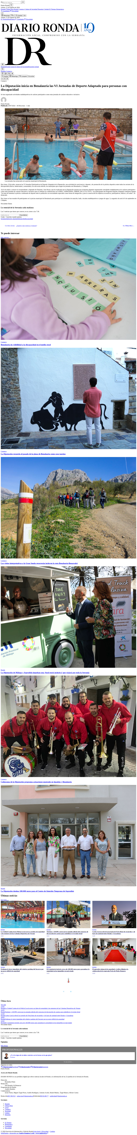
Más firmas (4, 1046)
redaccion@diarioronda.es (25, 1096)
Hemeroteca (60, 9)
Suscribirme (23, 215)
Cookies (52, 1131)
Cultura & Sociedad (30, 9)
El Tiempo (52, 9)
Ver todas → (5, 900)
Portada (3, 9)
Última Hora (9, 1106)
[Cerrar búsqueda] (23, 2)
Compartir (24, 76)
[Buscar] (2, 69)
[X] (9, 73)
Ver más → (132, 976)
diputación (21, 219)
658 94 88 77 (44, 1096)
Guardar (19, 15)
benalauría (4, 219)
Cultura (7, 1113)
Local (6, 1107)
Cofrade (46, 9)
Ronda (16, 9)
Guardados (6, 11)
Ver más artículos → (68, 1062)
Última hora (10, 9)
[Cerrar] (11, 5)
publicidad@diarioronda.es (58, 1096)
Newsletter (15, 11)
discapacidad (29, 219)
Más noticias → (6, 237)
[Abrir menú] (2, 64)
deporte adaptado (12, 219)
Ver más (3, 1005)
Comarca (21, 9)
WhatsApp (6, 15)
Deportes (40, 9)
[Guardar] (2, 73)
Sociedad (8, 1111)
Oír (25, 15)
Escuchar (31, 76)
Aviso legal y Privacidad (40, 1131)
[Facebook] (12, 73)
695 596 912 (12, 1096)
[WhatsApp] (5, 73)
